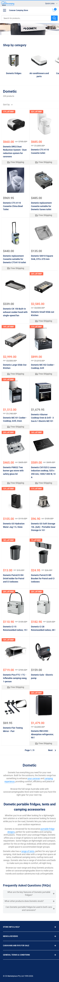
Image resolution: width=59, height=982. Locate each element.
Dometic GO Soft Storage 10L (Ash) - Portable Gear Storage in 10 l (43, 526)
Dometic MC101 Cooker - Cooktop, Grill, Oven (15, 419)
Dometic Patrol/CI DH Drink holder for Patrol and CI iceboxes (13, 578)
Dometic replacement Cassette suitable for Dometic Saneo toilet (41, 206)
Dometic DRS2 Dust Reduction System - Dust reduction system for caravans (15, 151)
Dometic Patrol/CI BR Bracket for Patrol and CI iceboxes (42, 578)
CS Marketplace (11, 976)
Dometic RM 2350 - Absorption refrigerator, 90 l (42, 734)
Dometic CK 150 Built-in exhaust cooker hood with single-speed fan (15, 312)
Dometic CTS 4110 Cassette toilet (40, 151)
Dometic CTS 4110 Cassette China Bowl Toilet (13, 206)
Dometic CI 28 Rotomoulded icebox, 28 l (43, 628)
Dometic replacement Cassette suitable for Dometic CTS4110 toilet (14, 259)
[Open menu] (4, 10)
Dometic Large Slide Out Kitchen (14, 366)
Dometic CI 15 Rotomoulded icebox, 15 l (15, 628)
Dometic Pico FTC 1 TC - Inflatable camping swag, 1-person (15, 678)
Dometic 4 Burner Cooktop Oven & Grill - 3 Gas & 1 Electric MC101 (42, 417)
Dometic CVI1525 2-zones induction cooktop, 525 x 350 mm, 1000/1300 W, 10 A (43, 472)
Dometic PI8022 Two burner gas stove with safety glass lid (13, 470)
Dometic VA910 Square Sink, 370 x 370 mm (42, 257)
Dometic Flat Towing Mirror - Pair (13, 729)
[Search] (54, 18)
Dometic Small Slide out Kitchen (42, 314)
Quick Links (49, 3)
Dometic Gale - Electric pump (42, 676)
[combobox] (26, 18)
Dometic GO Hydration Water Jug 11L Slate (14, 525)
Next (50, 750)
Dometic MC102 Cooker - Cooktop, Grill (43, 366)
